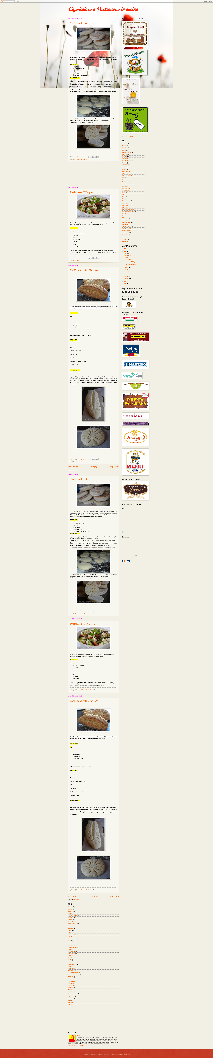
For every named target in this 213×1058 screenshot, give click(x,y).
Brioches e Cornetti (72, 915)
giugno (127, 267)
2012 (125, 281)
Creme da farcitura (72, 934)
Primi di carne (71, 981)
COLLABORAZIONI (73, 924)
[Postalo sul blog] (93, 157)
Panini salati (71, 968)
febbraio (127, 276)
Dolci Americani (72, 945)
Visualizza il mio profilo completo (76, 1045)
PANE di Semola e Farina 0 (84, 270)
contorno (70, 932)
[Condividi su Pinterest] (98, 157)
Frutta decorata (72, 951)
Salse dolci (71, 987)
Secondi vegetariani (73, 993)
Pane (76, 461)
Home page (94, 467)
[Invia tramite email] (91, 157)
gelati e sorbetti (72, 953)
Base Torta (70, 911)
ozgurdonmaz (116, 1054)
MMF (69, 957)
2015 (125, 248)
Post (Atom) (76, 470)
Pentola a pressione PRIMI (74, 972)
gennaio (127, 278)
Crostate (70, 936)
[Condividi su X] (94, 157)
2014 (125, 251)
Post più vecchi (114, 467)
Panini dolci (71, 966)
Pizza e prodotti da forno (81, 159)
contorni (77, 260)
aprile (126, 271)
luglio (126, 257)
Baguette (70, 909)
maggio (127, 269)
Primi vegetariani (72, 985)
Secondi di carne (72, 989)
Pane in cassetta (72, 964)
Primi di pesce (71, 983)
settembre (127, 255)
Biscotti (70, 913)
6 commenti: (83, 157)
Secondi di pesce (72, 991)
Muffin (69, 960)
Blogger (128, 1054)
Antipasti (70, 907)
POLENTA (70, 977)
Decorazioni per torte (73, 938)
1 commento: (83, 258)
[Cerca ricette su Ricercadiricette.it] (127, 136)
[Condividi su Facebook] (96, 157)
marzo (127, 274)
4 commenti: (83, 459)
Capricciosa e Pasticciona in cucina (103, 8)
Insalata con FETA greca (82, 192)
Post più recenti (73, 467)
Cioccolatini (71, 921)
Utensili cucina (71, 1004)
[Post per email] (88, 157)
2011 (125, 284)
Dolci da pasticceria (73, 947)
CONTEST (70, 928)
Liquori (69, 955)
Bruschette (70, 917)
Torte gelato (71, 1002)
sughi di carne (71, 996)
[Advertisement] (93, 174)
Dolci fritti (70, 949)
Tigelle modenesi (78, 23)
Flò (79, 1035)
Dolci (69, 940)
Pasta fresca (71, 970)
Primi (69, 979)
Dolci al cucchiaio (72, 943)
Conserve (70, 926)
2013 (125, 253)
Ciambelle (70, 919)
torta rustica (71, 998)
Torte (69, 1000)
